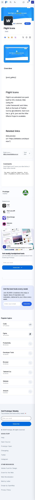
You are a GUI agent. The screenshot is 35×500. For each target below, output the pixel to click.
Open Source (5, 442)
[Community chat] (23, 2)
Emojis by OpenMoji (7, 485)
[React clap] (8, 37)
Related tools (6, 201)
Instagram (4, 459)
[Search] (10, 2)
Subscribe (16, 267)
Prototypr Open (6, 446)
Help (2, 437)
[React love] (5, 37)
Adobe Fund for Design (9, 468)
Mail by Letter (5, 481)
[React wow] (11, 37)
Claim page (18, 23)
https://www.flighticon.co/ (10, 154)
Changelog (4, 450)
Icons (6, 31)
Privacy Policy (6, 490)
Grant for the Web (7, 472)
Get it (27, 23)
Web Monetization (7, 477)
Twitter (3, 455)
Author (5, 193)
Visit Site (25, 153)
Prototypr (6, 191)
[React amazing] (15, 37)
